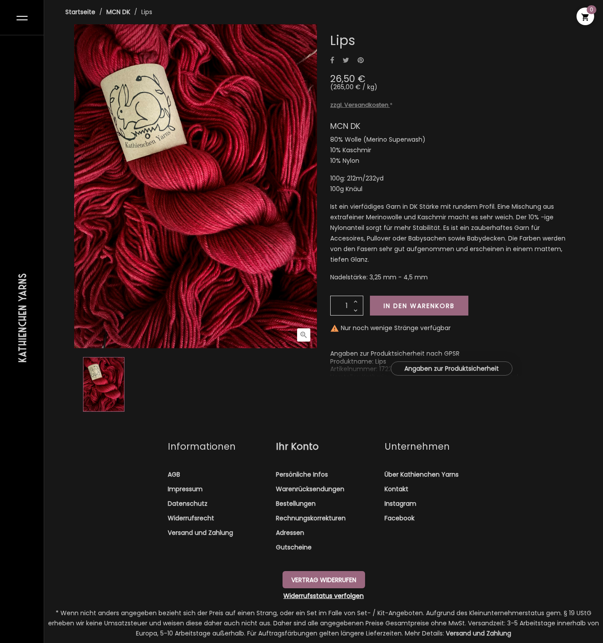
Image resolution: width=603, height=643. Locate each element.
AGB (174, 474)
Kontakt (396, 489)
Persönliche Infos (302, 474)
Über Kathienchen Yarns (421, 474)
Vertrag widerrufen (323, 579)
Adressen (290, 532)
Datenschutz (187, 503)
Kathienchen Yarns (22, 317)
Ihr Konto (297, 446)
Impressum (185, 489)
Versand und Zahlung (200, 532)
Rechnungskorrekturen (311, 518)
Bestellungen (296, 503)
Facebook (399, 518)
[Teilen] (332, 60)
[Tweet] (346, 60)
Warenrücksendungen (310, 489)
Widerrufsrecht (191, 518)
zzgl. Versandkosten (360, 105)
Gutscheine (294, 547)
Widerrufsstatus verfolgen (323, 595)
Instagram (400, 503)
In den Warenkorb (419, 305)
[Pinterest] (361, 60)
